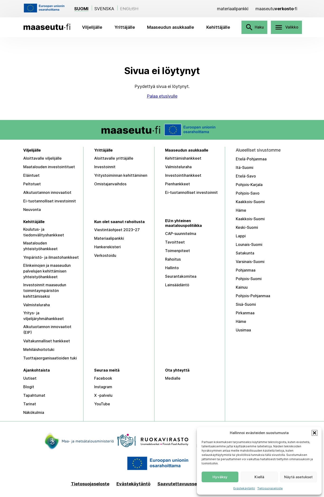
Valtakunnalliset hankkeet (46, 341)
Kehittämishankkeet (183, 158)
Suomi (81, 8)
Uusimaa (243, 330)
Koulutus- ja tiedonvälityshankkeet (43, 232)
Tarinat (29, 403)
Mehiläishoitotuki (38, 349)
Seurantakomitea (180, 276)
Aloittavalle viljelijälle (42, 158)
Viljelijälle (92, 27)
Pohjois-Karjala (249, 184)
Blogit (28, 386)
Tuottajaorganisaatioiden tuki (50, 358)
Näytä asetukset (298, 477)
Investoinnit (105, 166)
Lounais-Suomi (249, 244)
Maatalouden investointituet (49, 166)
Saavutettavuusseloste (182, 484)
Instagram (103, 386)
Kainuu (242, 287)
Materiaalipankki (109, 238)
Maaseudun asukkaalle (170, 27)
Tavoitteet (175, 242)
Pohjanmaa (245, 270)
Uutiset (30, 378)
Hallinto (172, 267)
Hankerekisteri (107, 246)
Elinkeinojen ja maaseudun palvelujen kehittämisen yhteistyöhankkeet (47, 271)
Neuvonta (32, 209)
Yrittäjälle (125, 27)
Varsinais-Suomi (250, 261)
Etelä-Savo (246, 176)
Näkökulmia (33, 412)
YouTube (102, 403)
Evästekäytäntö (244, 488)
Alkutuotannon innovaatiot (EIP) (47, 329)
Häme (241, 210)
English (129, 8)
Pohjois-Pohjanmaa (253, 295)
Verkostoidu (105, 255)
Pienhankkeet (177, 184)
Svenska (104, 8)
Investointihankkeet (183, 175)
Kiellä (259, 477)
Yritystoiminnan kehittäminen (120, 175)
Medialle (173, 378)
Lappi (241, 236)
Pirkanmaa (245, 313)
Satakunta (245, 253)
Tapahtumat (34, 395)
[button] (314, 432)
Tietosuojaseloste (270, 488)
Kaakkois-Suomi (250, 201)
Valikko (286, 27)
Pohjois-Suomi (249, 278)
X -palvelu (103, 395)
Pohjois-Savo (247, 193)
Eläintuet (31, 175)
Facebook (103, 378)
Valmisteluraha (178, 166)
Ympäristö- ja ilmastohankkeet (51, 257)
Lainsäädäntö (177, 284)
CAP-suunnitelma (180, 233)
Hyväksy (220, 477)
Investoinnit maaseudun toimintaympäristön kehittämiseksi (44, 290)
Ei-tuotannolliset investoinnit (49, 201)
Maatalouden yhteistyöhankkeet (40, 246)
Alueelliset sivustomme (258, 150)
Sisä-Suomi (246, 304)
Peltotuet (32, 184)
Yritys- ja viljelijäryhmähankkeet (43, 316)
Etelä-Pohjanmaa (251, 159)
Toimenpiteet (177, 250)
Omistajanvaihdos (110, 184)
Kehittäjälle (218, 27)
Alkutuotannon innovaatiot (47, 192)
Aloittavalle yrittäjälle (113, 158)
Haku (254, 27)
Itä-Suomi (244, 167)
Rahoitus (173, 259)
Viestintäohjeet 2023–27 (117, 229)
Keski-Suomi (247, 227)
